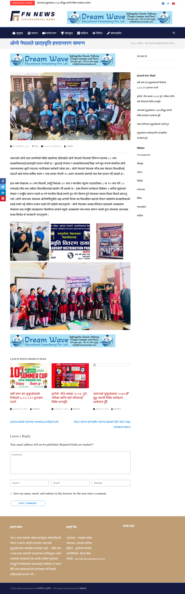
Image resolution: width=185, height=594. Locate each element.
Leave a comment (52, 146)
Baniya (36, 409)
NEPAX (83, 588)
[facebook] (163, 3)
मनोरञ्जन (51, 33)
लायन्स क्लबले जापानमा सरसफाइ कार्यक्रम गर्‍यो (34, 422)
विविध (99, 33)
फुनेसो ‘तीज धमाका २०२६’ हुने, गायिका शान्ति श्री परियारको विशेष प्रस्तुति (70, 398)
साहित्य (84, 33)
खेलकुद (68, 33)
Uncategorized (143, 155)
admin (69, 146)
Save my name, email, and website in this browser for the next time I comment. (60, 493)
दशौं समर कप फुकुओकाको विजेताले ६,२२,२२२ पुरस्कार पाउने (26, 398)
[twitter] (168, 3)
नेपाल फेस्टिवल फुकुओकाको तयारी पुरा (53, 3)
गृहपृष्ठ (19, 33)
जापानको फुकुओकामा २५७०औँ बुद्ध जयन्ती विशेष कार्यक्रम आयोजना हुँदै (110, 398)
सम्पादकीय (115, 33)
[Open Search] (174, 32)
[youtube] (173, 3)
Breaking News (22, 3)
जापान (34, 33)
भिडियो (140, 181)
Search (142, 56)
